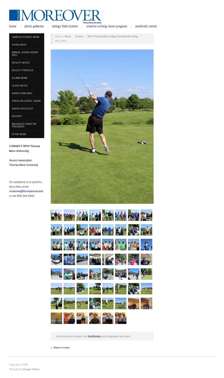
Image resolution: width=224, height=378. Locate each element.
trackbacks (94, 336)
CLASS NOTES (20, 85)
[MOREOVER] (55, 16)
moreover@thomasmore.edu (26, 191)
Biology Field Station (65, 26)
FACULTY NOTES (21, 62)
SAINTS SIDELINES (22, 93)
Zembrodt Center (146, 26)
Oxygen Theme (31, 369)
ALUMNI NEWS (19, 77)
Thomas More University (23, 165)
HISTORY (17, 116)
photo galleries (34, 26)
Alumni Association (20, 160)
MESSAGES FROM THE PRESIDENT (24, 125)
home (12, 26)
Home (68, 36)
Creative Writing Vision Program (106, 26)
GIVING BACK (19, 44)
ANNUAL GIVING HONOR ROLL (25, 53)
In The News (19, 134)
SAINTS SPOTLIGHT (22, 108)
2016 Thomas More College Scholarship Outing (113, 36)
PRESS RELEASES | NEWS (26, 100)
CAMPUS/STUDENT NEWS (25, 37)
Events (79, 36)
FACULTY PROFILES (22, 70)
